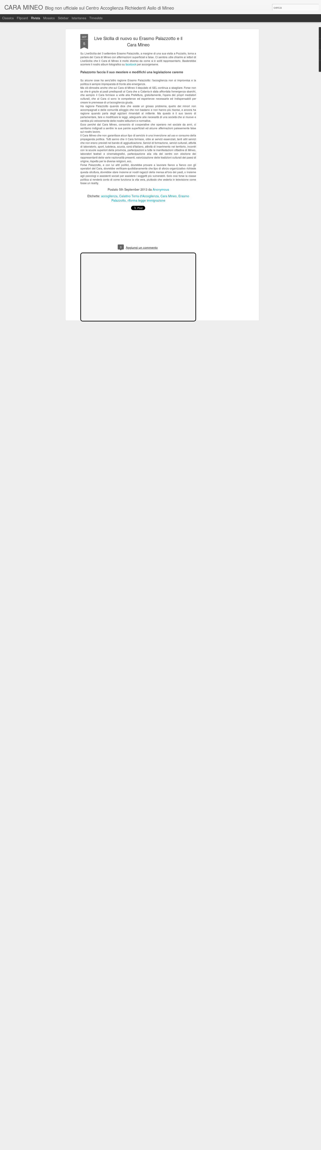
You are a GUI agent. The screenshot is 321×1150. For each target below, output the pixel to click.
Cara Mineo (168, 196)
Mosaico (49, 18)
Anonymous (161, 189)
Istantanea (79, 18)
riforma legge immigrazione (146, 200)
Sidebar (63, 18)
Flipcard (22, 18)
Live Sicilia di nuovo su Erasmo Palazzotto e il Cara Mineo (138, 41)
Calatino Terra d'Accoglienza (139, 196)
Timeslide (96, 18)
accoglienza (109, 196)
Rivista (35, 18)
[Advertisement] (220, 103)
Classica (8, 18)
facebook (131, 64)
